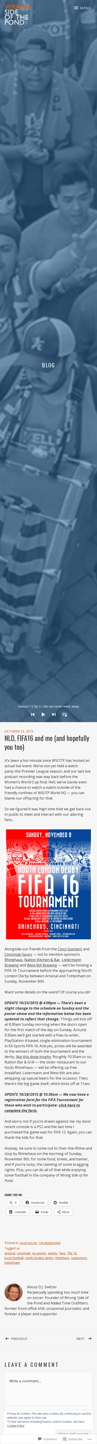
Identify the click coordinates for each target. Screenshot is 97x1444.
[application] (48, 711)
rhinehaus (62, 1258)
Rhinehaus (14, 959)
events (53, 1253)
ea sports (39, 1253)
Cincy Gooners (70, 949)
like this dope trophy (33, 1056)
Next (67, 1338)
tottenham (12, 1262)
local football (14, 1258)
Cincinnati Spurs (18, 954)
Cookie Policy (15, 1426)
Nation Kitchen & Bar (42, 959)
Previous (16, 1338)
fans (62, 1253)
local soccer (28, 1243)
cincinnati (23, 1253)
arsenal (10, 1253)
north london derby (39, 1258)
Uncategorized (49, 1243)
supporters (79, 1258)
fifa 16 (72, 1253)
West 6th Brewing (42, 965)
